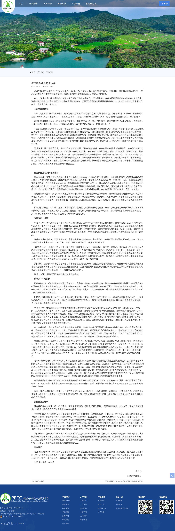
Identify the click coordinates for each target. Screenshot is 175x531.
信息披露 (65, 512)
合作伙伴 (83, 516)
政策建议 (65, 523)
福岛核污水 (91, 3)
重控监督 (62, 3)
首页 (21, 3)
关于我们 (40, 72)
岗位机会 (83, 508)
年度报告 (76, 3)
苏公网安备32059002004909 (12, 516)
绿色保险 (65, 508)
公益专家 (119, 504)
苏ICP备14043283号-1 (14, 508)
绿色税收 (65, 504)
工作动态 (49, 72)
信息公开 (119, 497)
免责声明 (83, 512)
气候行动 (65, 520)
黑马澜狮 (11, 511)
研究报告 (33, 3)
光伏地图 (101, 512)
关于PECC (84, 500)
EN (165, 3)
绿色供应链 (66, 500)
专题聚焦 (101, 497)
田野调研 (48, 3)
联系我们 (83, 520)
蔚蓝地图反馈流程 (122, 508)
